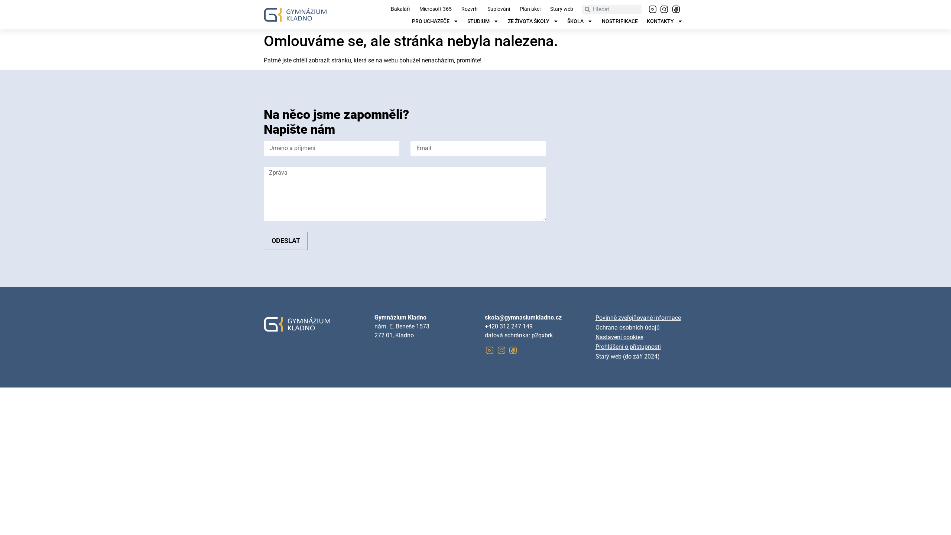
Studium (478, 22)
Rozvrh (469, 9)
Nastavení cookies (619, 337)
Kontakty (660, 22)
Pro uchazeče (430, 22)
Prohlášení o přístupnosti (628, 346)
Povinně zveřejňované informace (638, 317)
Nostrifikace (620, 22)
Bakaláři (400, 9)
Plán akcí (530, 9)
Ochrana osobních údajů (627, 327)
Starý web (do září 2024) (627, 356)
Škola (575, 22)
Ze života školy (528, 22)
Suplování (498, 9)
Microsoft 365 (435, 9)
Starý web (561, 9)
